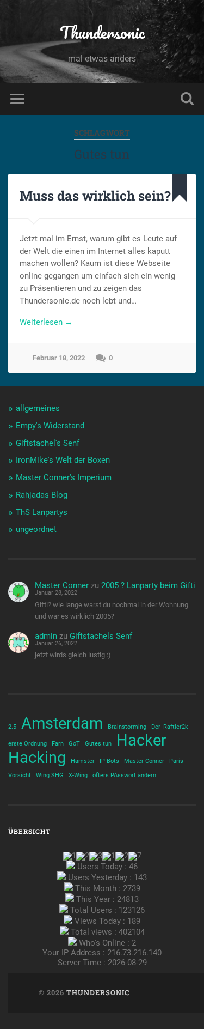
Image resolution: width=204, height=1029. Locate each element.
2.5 (12, 726)
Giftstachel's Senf (47, 443)
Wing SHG (50, 775)
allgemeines (38, 408)
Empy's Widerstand (50, 426)
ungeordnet (36, 529)
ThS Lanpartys (41, 512)
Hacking (37, 757)
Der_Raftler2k (169, 726)
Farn (58, 743)
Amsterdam (62, 723)
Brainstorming (127, 726)
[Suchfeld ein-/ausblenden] (187, 99)
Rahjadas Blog (41, 495)
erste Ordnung (27, 743)
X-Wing (78, 775)
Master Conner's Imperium (64, 477)
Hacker (141, 740)
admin (46, 636)
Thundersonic (102, 32)
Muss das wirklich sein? (95, 195)
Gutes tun (98, 743)
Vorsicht (19, 775)
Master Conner (62, 585)
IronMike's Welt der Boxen (63, 460)
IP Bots (109, 761)
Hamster (83, 761)
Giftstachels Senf (101, 636)
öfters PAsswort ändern (124, 775)
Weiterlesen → (46, 322)
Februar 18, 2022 (59, 358)
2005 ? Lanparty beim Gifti (148, 585)
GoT (74, 743)
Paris (176, 761)
